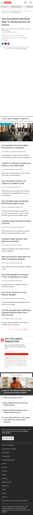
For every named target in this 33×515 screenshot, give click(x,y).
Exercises (4, 471)
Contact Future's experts (9, 449)
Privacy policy (6, 452)
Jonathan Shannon (25, 29)
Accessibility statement (8, 460)
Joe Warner (6, 29)
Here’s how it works (16, 12)
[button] (2, 2)
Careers (4, 463)
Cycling (4, 474)
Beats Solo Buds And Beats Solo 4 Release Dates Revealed (16, 411)
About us (4, 497)
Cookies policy (6, 456)
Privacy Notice (10, 360)
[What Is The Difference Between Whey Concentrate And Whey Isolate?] (16, 386)
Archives (24, 329)
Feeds (3, 489)
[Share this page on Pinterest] (8, 44)
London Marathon (16, 6)
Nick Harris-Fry (6, 30)
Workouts (4, 478)
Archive (4, 493)
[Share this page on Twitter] (6, 44)
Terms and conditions (8, 445)
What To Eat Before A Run (13, 398)
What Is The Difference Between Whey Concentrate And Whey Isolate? (17, 391)
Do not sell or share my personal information (15, 500)
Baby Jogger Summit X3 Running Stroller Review (16, 404)
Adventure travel (7, 482)
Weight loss (5, 486)
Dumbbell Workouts (6, 124)
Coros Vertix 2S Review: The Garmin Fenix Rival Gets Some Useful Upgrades (17, 420)
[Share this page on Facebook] (3, 44)
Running (4, 467)
